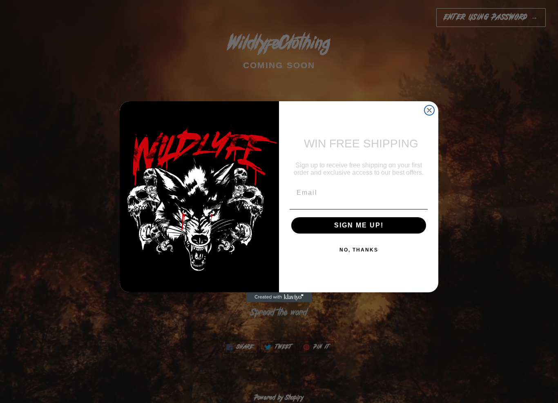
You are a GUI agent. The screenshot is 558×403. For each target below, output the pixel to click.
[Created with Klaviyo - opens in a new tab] (279, 297)
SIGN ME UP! (359, 225)
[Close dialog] (429, 110)
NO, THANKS (358, 250)
